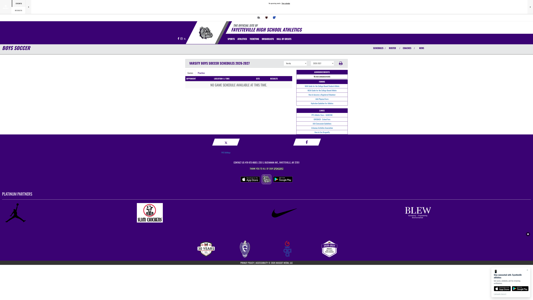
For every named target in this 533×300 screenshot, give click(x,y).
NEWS (421, 48)
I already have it (500, 294)
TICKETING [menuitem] (254, 39)
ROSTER (392, 48)
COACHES (407, 48)
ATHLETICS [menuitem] (242, 39)
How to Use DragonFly (322, 132)
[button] (340, 63)
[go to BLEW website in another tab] (467, 212)
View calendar (286, 3)
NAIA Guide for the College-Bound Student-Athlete (322, 86)
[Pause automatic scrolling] (528, 234)
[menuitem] (259, 17)
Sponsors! (278, 168)
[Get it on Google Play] (520, 288)
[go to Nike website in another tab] (333, 212)
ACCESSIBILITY (262, 262)
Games (190, 73)
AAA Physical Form (322, 99)
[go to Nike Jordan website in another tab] (65, 212)
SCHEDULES (378, 48)
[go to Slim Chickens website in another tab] (199, 212)
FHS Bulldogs (225, 152)
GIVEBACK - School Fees (322, 119)
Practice (201, 73)
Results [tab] (18, 10)
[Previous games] (28, 7)
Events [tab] (19, 3)
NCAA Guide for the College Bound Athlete (322, 90)
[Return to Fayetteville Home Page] (206, 33)
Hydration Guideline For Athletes (322, 103)
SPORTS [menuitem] (231, 39)
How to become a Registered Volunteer (322, 94)
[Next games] (530, 7)
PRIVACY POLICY (247, 262)
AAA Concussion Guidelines (322, 123)
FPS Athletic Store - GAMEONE (322, 114)
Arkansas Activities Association (322, 127)
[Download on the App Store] (502, 288)
